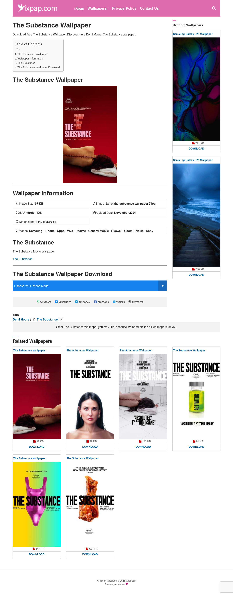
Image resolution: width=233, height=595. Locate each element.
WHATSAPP (45, 302)
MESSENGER (64, 302)
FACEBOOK (103, 302)
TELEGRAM (84, 302)
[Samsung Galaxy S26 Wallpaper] (196, 89)
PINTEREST (137, 302)
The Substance (26, 63)
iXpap (79, 8)
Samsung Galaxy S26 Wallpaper (192, 34)
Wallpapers (97, 8)
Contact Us (149, 8)
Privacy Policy (124, 8)
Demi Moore (21, 319)
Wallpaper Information (30, 58)
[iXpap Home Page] (37, 8)
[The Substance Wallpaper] (90, 134)
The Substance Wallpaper (32, 54)
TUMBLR (120, 302)
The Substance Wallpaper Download (38, 67)
